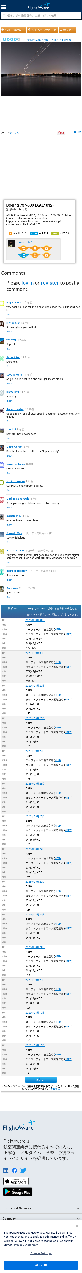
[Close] (77, 1226)
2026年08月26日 (35, 783)
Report (9, 314)
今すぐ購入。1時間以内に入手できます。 (56, 614)
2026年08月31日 (35, 620)
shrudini (11, 429)
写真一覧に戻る (14, 30)
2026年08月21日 (35, 947)
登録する (55, 1088)
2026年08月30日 (35, 652)
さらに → (41, 1079)
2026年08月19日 (35, 1012)
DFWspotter (13, 322)
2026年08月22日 (35, 914)
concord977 (25, 242)
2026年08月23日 (35, 881)
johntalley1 (12, 392)
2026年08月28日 (35, 718)
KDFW (68, 634)
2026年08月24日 (35, 849)
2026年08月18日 (35, 1045)
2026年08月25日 (35, 816)
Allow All (41, 1265)
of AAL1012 (18, 233)
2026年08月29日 (35, 685)
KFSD (58, 629)
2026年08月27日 (35, 751)
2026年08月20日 (35, 979)
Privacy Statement (26, 1244)
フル (16, 132)
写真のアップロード (44, 30)
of (39, 233)
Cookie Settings (41, 1253)
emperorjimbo (14, 302)
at (61, 233)
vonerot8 (11, 340)
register (50, 283)
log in (28, 283)
